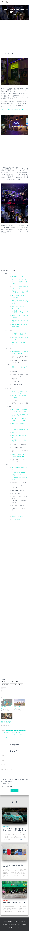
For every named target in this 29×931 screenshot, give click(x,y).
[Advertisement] (14, 36)
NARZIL (18, 732)
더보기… (21, 839)
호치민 (5, 737)
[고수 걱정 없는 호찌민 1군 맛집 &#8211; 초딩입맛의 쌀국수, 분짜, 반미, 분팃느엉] (6, 716)
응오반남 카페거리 (16, 432)
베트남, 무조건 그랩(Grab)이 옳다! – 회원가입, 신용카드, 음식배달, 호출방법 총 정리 (20, 301)
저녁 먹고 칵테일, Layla (17, 516)
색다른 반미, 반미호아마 (17, 475)
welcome (4, 924)
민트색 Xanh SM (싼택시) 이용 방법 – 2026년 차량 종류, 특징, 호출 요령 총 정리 (14, 829)
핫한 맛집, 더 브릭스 (16, 519)
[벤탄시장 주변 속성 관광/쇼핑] (19, 702)
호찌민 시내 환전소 (16, 345)
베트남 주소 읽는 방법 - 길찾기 (19, 342)
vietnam (23, 730)
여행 (24, 735)
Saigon (2, 735)
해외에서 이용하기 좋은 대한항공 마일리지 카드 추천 (14, 866)
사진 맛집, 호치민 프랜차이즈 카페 (20, 430)
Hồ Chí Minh (7, 732)
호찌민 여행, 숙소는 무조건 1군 (19, 279)
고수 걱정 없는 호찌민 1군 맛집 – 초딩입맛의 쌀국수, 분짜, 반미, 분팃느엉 (6, 721)
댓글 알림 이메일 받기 (6, 784)
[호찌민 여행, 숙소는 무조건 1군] (6, 702)
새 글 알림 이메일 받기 (7, 786)
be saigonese (9, 730)
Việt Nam (7, 735)
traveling (17, 730)
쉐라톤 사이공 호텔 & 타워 (18, 423)
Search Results (8, 921)
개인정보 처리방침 (12, 924)
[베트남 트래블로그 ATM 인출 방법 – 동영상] (14, 889)
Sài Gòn (22, 732)
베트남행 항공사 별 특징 (17, 276)
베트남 (11, 735)
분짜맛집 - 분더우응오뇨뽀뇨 (18, 472)
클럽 (2, 737)
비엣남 (17, 735)
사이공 (21, 735)
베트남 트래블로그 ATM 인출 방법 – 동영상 (14, 903)
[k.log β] (5, 2)
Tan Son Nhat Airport (19, 921)
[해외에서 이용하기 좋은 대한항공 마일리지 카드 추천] (14, 852)
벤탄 (15, 735)
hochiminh (13, 732)
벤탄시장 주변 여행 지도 (22, 924)
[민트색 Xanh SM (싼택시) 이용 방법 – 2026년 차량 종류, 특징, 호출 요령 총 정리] (14, 815)
